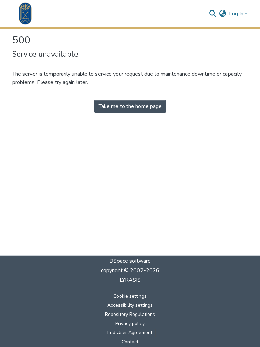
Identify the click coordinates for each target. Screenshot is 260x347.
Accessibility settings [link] (130, 305)
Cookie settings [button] (130, 296)
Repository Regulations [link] (130, 314)
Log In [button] (237, 13)
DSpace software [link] (130, 261)
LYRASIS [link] (130, 280)
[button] (25, 13)
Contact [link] (130, 342)
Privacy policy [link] (130, 323)
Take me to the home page (130, 106)
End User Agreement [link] (129, 332)
